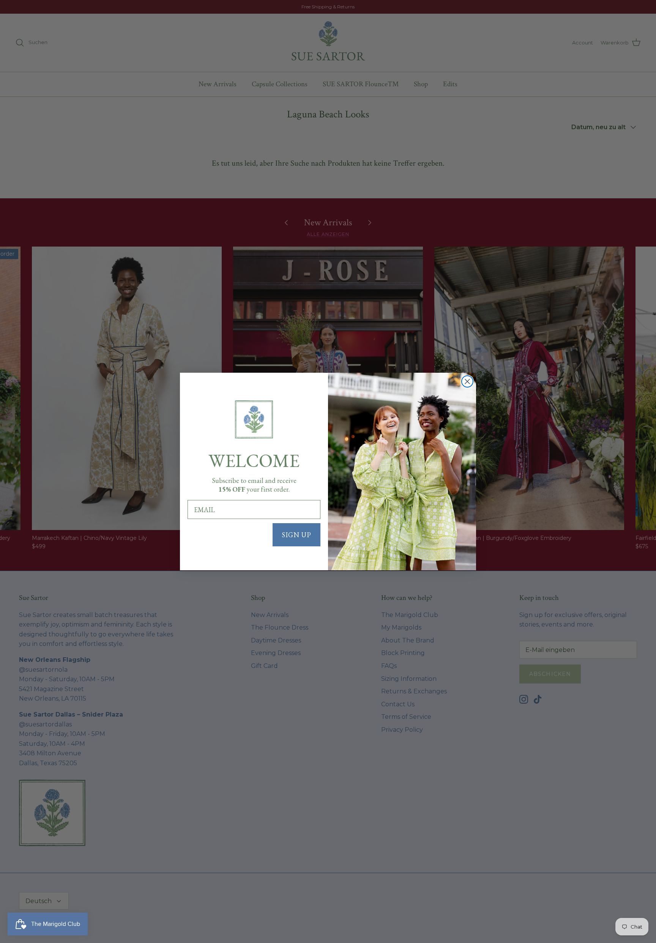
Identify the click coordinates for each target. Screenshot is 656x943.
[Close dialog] (467, 381)
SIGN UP (296, 534)
